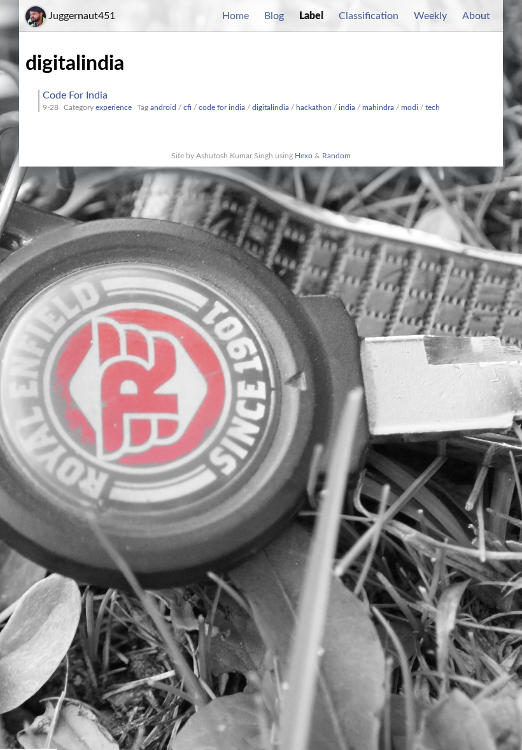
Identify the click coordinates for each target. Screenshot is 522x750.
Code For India (75, 95)
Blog (274, 16)
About (476, 16)
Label (311, 16)
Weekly (430, 16)
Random (336, 156)
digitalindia (270, 107)
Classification (369, 16)
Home (235, 16)
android (163, 107)
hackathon (314, 107)
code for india (222, 107)
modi (409, 107)
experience (113, 107)
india (347, 107)
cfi (187, 107)
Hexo (304, 156)
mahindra (378, 107)
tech (432, 107)
